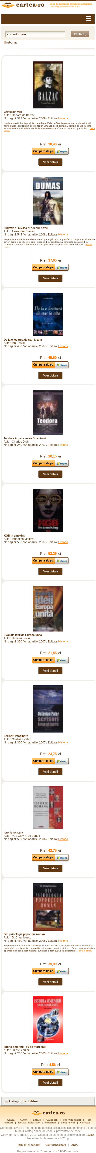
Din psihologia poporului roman (24, 934)
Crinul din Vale (13, 112)
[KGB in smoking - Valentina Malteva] (48, 510)
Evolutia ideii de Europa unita (23, 635)
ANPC (75, 1144)
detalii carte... (86, 950)
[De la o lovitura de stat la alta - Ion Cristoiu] (48, 314)
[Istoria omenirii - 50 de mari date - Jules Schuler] (48, 1019)
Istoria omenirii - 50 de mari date (25, 1047)
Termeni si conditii (28, 1144)
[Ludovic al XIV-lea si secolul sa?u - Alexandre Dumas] (48, 200)
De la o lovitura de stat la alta (23, 339)
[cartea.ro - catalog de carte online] (48, 5)
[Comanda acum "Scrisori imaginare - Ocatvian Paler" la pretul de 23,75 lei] (50, 764)
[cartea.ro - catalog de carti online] (48, 1114)
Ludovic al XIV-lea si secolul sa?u (26, 228)
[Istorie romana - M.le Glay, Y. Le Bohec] (48, 807)
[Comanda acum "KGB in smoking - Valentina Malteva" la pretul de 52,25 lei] (50, 564)
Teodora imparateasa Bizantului (25, 438)
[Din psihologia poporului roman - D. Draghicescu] (48, 907)
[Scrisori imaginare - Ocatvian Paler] (48, 708)
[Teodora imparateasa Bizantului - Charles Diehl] (48, 412)
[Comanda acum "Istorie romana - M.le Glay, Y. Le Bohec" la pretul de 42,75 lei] (50, 861)
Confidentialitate (55, 1144)
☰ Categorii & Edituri (21, 1101)
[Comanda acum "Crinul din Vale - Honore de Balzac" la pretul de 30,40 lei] (50, 154)
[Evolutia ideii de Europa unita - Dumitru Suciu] (48, 609)
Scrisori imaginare (16, 736)
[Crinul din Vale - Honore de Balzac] (48, 84)
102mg (90, 1134)
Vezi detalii (50, 162)
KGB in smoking (14, 535)
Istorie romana (13, 832)
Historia (63, 118)
